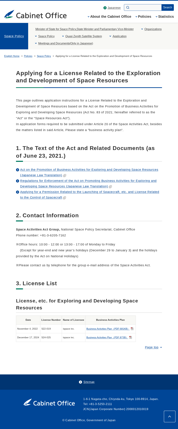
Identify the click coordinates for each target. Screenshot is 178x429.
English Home (11, 56)
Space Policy (14, 36)
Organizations (153, 29)
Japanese (114, 7)
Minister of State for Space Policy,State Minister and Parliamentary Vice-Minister (84, 29)
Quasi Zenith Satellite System (83, 36)
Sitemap (89, 382)
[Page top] (169, 416)
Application (120, 36)
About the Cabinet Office (110, 16)
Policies (144, 16)
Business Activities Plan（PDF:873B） (107, 337)
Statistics (166, 16)
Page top (152, 347)
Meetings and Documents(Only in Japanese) (65, 43)
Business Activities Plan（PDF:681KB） (108, 328)
